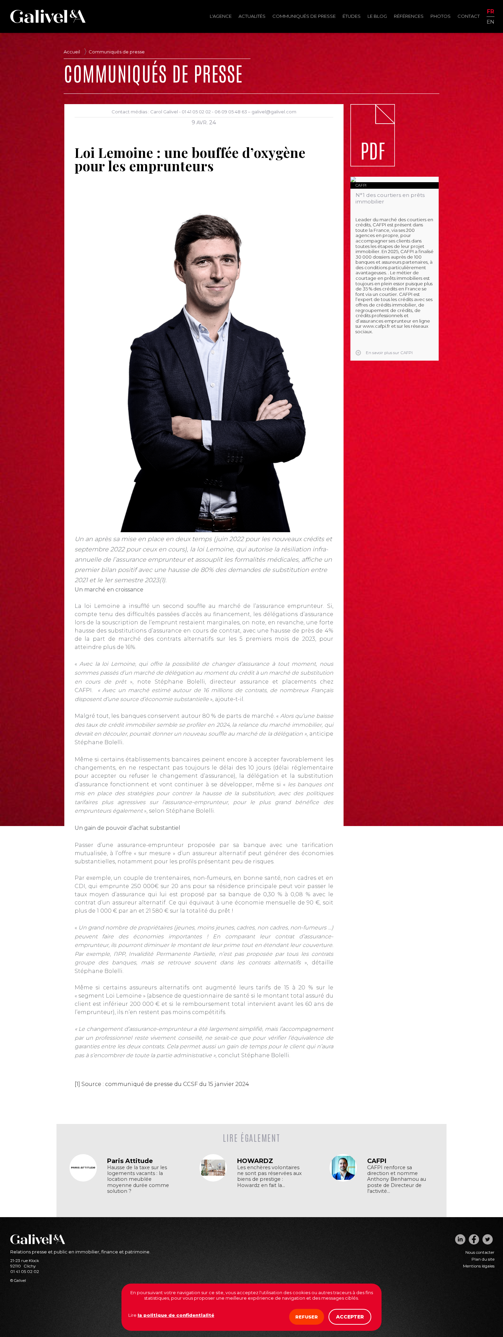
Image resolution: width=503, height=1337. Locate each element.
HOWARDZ (255, 1161)
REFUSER (306, 1317)
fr (490, 12)
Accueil (72, 51)
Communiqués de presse (304, 16)
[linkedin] (460, 1239)
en (490, 21)
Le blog (377, 16)
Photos (440, 16)
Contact (468, 16)
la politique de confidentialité (176, 1315)
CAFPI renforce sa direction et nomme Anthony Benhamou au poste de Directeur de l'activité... (396, 1179)
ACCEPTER (350, 1317)
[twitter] (487, 1239)
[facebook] (474, 1239)
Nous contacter (479, 1252)
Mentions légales (478, 1266)
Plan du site (483, 1259)
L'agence (221, 16)
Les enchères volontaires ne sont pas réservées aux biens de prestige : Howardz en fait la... (269, 1176)
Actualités (252, 16)
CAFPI (361, 185)
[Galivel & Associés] (48, 21)
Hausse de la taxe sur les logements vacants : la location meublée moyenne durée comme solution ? (138, 1179)
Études (352, 16)
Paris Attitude (130, 1161)
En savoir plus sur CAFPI (389, 352)
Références (409, 16)
